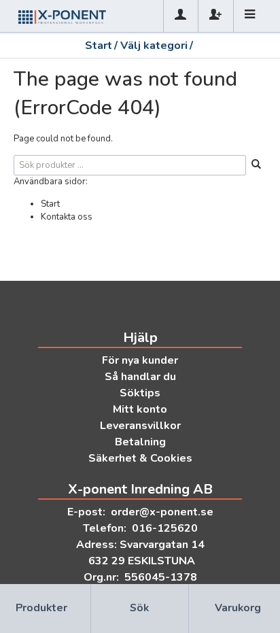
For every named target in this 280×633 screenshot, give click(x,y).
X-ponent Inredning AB (140, 489)
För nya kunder (140, 360)
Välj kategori (154, 45)
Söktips (140, 393)
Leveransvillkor (140, 425)
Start (98, 45)
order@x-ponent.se (162, 511)
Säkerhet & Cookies (140, 458)
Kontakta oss (66, 217)
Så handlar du (140, 376)
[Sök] (256, 165)
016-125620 (165, 528)
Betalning (140, 441)
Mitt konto (140, 409)
